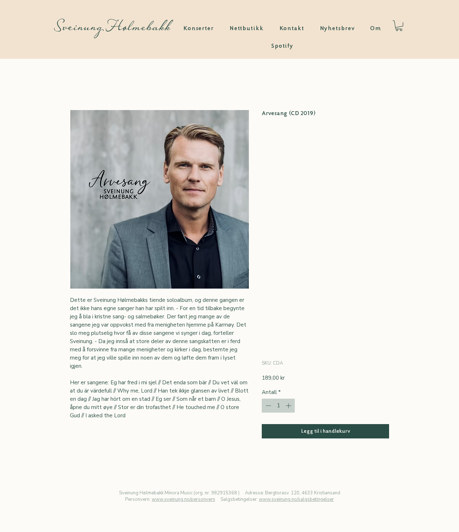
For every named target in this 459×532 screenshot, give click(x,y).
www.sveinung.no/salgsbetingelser (296, 499)
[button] (399, 25)
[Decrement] (268, 405)
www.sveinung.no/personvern (183, 499)
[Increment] (289, 405)
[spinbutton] (278, 405)
